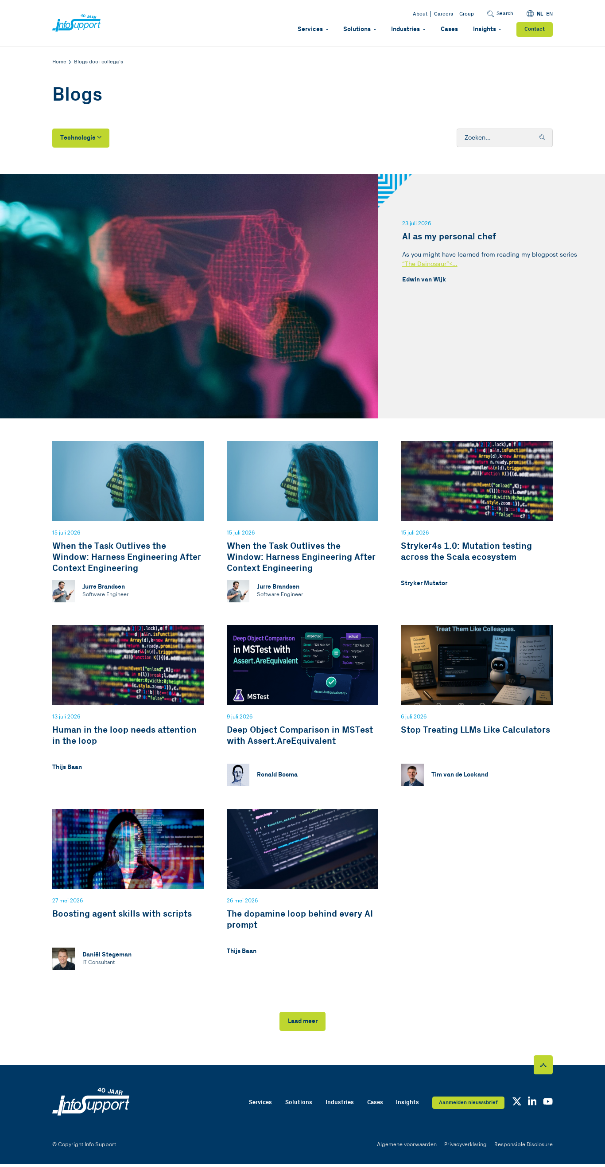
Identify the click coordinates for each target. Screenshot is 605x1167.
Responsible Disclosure (523, 1144)
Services (310, 29)
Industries (405, 29)
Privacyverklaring (465, 1144)
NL (540, 14)
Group (466, 14)
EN (549, 14)
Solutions (357, 29)
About (420, 14)
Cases (449, 29)
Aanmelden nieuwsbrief (468, 1102)
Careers (443, 14)
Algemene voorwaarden (407, 1144)
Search (504, 13)
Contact (534, 29)
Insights (484, 29)
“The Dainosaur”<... (430, 264)
